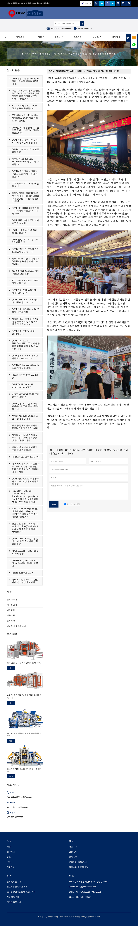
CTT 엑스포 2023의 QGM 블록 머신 (25, 184)
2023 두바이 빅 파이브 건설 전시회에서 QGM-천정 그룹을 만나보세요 (25, 118)
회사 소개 (20, 37)
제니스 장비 (12, 605)
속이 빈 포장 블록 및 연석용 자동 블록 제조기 (24, 734)
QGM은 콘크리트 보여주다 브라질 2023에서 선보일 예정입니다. (25, 174)
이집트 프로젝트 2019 (22, 573)
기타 (11, 668)
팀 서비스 (11, 852)
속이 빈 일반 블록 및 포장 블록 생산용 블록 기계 (24, 696)
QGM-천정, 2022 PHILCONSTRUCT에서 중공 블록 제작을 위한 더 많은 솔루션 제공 (26, 345)
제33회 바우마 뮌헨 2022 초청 (25, 376)
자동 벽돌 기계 (13, 897)
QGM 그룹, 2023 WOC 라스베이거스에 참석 (25, 291)
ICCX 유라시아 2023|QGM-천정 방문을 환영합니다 (25, 107)
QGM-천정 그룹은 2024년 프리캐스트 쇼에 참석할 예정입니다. (25, 81)
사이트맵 (10, 867)
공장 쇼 (95, 37)
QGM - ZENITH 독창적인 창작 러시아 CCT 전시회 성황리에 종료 (25, 541)
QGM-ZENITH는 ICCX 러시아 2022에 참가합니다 (25, 301)
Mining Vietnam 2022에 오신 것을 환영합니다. (25, 395)
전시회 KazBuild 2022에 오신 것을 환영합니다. (25, 417)
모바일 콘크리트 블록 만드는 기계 (21, 892)
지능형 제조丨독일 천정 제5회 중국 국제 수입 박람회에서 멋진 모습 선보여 (25, 321)
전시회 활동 (45, 53)
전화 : (71, 892)
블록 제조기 (12, 599)
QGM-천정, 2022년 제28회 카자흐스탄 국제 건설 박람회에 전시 (25, 406)
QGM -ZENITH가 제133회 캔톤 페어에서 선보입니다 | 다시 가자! (25, 211)
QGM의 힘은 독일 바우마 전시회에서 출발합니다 (25, 357)
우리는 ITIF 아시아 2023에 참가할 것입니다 (24, 231)
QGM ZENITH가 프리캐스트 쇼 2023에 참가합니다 (25, 250)
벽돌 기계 (11, 610)
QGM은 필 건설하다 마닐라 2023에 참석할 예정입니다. (25, 141)
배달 (9, 846)
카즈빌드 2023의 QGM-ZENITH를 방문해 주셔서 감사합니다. (25, 162)
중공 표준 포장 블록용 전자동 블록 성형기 (24, 663)
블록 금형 (11, 615)
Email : (72, 887)
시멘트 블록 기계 (14, 902)
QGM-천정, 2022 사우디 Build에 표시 (23, 332)
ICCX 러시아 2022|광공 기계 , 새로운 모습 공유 (25, 272)
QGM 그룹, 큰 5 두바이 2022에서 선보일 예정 (25, 310)
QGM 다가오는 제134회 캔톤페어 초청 (25, 150)
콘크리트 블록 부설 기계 (17, 887)
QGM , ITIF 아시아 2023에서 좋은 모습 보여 (25, 221)
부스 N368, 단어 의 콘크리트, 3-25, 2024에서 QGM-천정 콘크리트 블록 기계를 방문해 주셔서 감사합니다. (26, 95)
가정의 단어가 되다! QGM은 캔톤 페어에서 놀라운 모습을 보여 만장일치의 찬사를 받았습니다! (25, 197)
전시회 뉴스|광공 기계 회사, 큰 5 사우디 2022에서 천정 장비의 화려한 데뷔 (25, 438)
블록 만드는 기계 (14, 882)
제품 (40, 37)
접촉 (71, 876)
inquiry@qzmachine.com (61, 28)
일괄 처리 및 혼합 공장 (16, 626)
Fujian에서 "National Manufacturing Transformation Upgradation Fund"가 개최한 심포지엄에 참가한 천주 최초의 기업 (25, 496)
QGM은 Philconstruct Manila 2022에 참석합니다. (25, 366)
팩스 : (71, 897)
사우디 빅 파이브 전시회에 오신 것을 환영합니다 (24, 448)
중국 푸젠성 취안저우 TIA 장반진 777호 (91, 882)
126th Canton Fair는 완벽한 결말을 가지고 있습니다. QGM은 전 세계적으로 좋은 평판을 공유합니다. (25, 513)
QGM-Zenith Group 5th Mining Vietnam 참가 (22, 385)
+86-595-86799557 (15, 817)
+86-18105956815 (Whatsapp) (20, 797)
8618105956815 (85, 28)
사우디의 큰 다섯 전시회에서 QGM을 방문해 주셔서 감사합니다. (25, 261)
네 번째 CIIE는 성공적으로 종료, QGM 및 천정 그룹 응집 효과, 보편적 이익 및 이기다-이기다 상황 (26, 468)
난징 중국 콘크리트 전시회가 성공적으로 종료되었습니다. (25, 426)
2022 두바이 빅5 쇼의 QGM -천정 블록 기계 (25, 281)
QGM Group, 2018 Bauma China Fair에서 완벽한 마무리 (25, 563)
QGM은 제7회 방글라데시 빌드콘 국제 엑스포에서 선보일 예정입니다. (25, 130)
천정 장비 (73, 852)
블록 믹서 (11, 620)
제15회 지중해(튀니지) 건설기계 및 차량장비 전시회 (25, 580)
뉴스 (9, 857)
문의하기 (116, 37)
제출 (54, 504)
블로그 (58, 37)
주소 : (71, 882)
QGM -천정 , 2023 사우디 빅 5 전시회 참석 (25, 240)
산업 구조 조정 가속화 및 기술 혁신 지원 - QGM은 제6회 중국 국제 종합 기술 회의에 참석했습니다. (25, 527)
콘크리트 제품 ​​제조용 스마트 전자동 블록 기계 (24, 770)
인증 (9, 862)
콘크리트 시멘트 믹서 (78, 862)
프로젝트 (77, 37)
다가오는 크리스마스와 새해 (25, 457)
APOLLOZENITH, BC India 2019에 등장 (25, 552)
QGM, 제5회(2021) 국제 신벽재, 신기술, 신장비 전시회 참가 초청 (25, 481)
